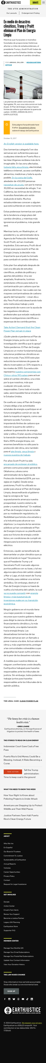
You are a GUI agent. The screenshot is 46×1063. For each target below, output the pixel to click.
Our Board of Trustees (12, 851)
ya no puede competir (15, 593)
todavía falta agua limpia (16, 167)
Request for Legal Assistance (15, 884)
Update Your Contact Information (17, 960)
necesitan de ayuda (14, 184)
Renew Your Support (12, 914)
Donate (6, 902)
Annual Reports (10, 864)
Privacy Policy (9, 876)
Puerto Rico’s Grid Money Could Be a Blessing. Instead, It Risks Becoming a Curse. (23, 760)
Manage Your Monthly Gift (13, 948)
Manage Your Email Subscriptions (17, 952)
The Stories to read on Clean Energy (21, 740)
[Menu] (43, 2)
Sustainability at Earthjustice (15, 860)
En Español (8, 847)
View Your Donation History (14, 964)
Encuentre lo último (27, 127)
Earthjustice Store (11, 926)
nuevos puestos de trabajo (17, 455)
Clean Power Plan (29, 701)
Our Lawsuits (12, 13)
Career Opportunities (12, 872)
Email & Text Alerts (11, 910)
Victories (7, 868)
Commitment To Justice (13, 855)
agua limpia (28, 451)
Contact (7, 880)
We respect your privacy (32, 1023)
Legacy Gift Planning (12, 922)
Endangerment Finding (30, 13)
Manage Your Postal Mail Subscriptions (18, 956)
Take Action (13, 772)
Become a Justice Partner (14, 918)
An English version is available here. (21, 143)
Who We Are (8, 843)
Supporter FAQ (9, 930)
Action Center (9, 906)
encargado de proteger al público (20, 464)
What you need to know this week (20, 789)
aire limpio (16, 451)
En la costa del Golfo (21, 177)
